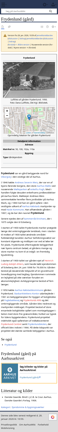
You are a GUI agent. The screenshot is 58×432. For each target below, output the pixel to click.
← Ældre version (22, 44)
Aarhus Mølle (44, 185)
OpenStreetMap (39, 132)
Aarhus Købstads (31, 206)
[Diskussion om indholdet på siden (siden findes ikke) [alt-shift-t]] (9, 27)
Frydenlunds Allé (32, 300)
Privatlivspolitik (9, 424)
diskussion (13, 38)
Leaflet (28, 132)
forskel (11, 44)
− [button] (7, 115)
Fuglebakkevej (12, 300)
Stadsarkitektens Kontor (26, 293)
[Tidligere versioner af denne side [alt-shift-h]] (47, 27)
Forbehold (43, 424)
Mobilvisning (7, 427)
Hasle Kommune (15, 209)
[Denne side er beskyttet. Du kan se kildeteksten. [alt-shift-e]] (42, 27)
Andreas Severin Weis (26, 182)
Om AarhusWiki (27, 424)
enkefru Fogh (37, 189)
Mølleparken (20, 189)
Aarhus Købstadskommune (29, 290)
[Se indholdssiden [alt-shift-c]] (2, 27)
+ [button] (7, 111)
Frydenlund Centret (11, 324)
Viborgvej (6, 176)
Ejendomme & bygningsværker (28, 407)
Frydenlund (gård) (29, 377)
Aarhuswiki (20, 4)
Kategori (5, 407)
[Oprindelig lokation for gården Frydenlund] (29, 117)
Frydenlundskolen (37, 324)
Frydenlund (11, 344)
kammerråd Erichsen (35, 218)
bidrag (22, 38)
